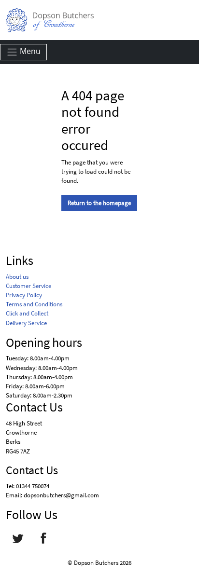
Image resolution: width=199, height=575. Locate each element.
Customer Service (28, 285)
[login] (50, 20)
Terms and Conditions (34, 304)
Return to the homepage (99, 202)
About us (17, 276)
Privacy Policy (24, 295)
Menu (29, 51)
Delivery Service (26, 323)
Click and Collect (27, 313)
